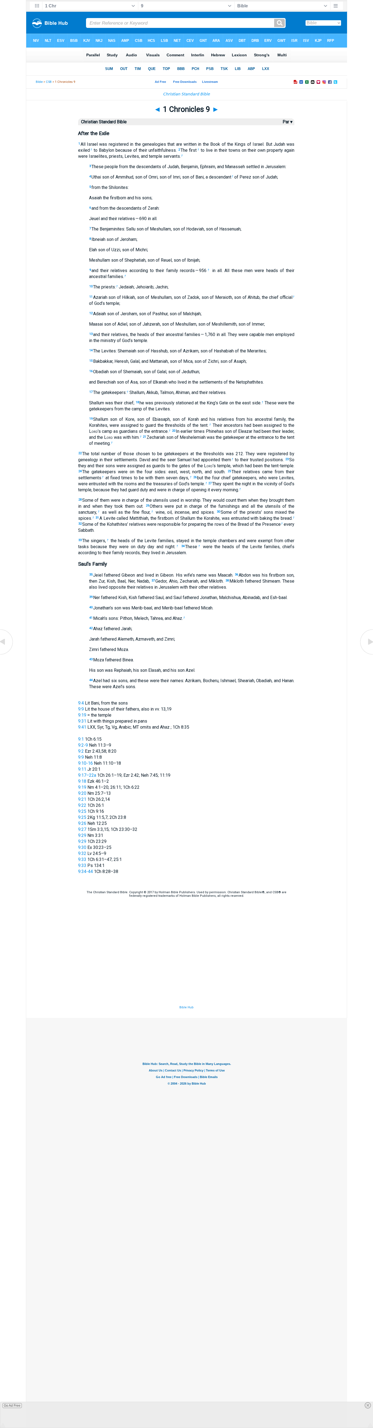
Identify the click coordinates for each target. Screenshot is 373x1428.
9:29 (82, 835)
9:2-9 (83, 745)
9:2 (81, 751)
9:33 (82, 859)
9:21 (82, 799)
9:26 (82, 823)
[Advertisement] (186, 971)
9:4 (81, 703)
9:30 (82, 847)
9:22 (82, 805)
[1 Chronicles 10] (366, 654)
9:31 (82, 721)
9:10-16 (85, 763)
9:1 (81, 739)
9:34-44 (85, 871)
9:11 (82, 769)
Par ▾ (288, 121)
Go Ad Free (12, 1405)
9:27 (82, 829)
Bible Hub (186, 1007)
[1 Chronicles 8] (7, 654)
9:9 (81, 709)
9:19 (82, 715)
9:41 (82, 727)
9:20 (82, 793)
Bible (39, 82)
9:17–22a (87, 775)
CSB (49, 82)
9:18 (82, 781)
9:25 (82, 811)
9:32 (82, 853)
